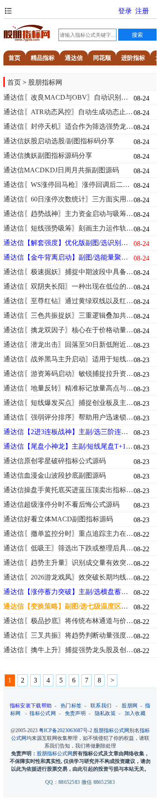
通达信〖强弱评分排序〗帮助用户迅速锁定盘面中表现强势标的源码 (68, 417)
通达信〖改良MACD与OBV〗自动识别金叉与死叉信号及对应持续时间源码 (68, 97)
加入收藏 (135, 713)
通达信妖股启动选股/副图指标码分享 (58, 141)
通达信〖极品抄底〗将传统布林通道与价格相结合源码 (68, 621)
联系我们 (100, 706)
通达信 (74, 58)
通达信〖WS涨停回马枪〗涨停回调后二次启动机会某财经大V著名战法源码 (68, 184)
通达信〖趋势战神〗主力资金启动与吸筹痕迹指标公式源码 (68, 213)
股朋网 (129, 706)
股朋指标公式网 (111, 730)
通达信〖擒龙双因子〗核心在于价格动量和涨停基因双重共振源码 (68, 330)
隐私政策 (105, 713)
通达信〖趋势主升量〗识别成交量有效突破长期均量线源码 (68, 562)
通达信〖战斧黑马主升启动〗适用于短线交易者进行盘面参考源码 (68, 359)
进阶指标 (133, 58)
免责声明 (75, 713)
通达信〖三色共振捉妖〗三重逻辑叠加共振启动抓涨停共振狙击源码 (68, 315)
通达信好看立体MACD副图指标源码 (58, 519)
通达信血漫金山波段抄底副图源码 (54, 475)
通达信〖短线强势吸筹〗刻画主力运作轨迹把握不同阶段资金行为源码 (68, 228)
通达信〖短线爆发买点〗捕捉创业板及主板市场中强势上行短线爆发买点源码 (68, 402)
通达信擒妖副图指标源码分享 (47, 155)
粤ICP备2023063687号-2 (65, 730)
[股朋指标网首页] (26, 40)
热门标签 (71, 706)
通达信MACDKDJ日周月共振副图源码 (61, 170)
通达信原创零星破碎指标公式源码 (54, 461)
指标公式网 (42, 713)
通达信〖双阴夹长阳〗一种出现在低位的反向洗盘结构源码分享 (68, 286)
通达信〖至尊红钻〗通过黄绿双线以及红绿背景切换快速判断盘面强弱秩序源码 (68, 301)
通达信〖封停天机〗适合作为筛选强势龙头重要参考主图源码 (68, 126)
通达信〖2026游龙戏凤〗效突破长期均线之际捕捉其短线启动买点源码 (68, 577)
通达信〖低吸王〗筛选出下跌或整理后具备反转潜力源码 (68, 548)
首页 (14, 58)
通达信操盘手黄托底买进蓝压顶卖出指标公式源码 (68, 490)
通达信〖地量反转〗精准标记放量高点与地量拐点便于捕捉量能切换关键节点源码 (68, 388)
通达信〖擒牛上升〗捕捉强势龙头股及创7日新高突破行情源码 (68, 650)
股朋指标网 (45, 82)
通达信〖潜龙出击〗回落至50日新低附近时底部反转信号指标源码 (68, 344)
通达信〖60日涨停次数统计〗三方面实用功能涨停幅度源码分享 (68, 199)
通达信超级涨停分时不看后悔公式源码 (61, 504)
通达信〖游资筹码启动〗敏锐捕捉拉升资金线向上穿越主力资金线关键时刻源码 (68, 373)
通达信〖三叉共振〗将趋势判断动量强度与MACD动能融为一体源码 (68, 635)
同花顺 (102, 58)
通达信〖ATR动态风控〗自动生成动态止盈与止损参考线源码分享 (68, 112)
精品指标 (43, 58)
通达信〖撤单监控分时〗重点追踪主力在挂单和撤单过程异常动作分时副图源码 (68, 533)
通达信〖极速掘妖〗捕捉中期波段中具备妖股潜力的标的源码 (68, 272)
